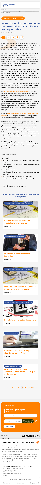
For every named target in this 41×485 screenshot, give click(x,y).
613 (12, 387)
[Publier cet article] (8, 37)
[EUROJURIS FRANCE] (9, 5)
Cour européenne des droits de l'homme (16, 92)
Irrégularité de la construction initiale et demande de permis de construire (20, 288)
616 (22, 387)
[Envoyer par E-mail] (22, 37)
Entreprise (21, 409)
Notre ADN (4, 435)
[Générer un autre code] (35, 421)
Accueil (3, 9)
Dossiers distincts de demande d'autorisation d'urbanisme (17, 222)
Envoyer (9, 426)
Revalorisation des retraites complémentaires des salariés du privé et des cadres (20, 371)
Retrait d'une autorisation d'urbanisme (20, 320)
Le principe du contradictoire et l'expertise (17, 255)
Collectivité (10, 412)
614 (16, 387)
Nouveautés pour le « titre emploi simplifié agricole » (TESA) (17, 351)
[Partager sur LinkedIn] (13, 37)
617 (25, 387)
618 (29, 387)
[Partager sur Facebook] (17, 37)
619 (32, 387)
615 (19, 387)
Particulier (10, 409)
